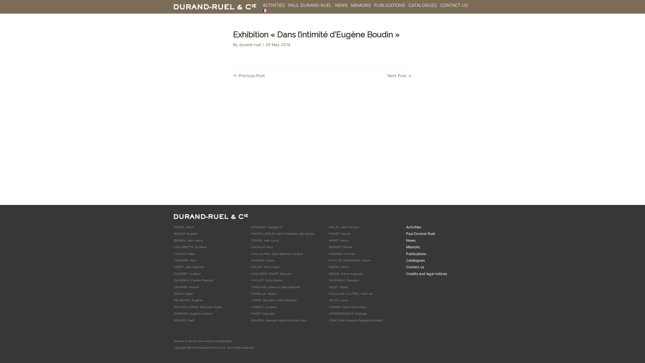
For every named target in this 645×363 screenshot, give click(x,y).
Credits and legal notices (426, 273)
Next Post (399, 76)
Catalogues (422, 5)
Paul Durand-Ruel (310, 5)
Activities (274, 5)
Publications (389, 5)
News (341, 5)
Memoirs (361, 5)
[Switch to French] (265, 10)
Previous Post (249, 76)
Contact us (454, 5)
